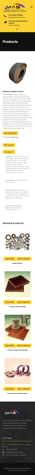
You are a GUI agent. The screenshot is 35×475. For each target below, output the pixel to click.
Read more (10, 258)
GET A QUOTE (9, 145)
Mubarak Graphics (22, 470)
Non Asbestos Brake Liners (17, 393)
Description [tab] (9, 152)
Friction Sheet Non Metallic (17, 350)
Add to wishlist (10, 133)
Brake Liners (15, 137)
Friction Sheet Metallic (17, 307)
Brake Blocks (17, 263)
